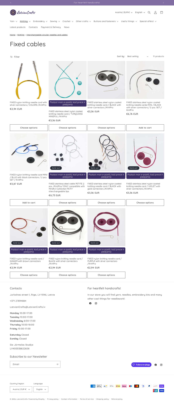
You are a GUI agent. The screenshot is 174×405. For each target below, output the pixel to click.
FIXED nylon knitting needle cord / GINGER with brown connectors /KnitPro (27, 261)
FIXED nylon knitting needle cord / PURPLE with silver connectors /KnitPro (105, 261)
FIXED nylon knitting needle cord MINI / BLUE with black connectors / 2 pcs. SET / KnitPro (28, 177)
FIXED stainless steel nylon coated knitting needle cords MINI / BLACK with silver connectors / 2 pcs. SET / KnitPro (144, 106)
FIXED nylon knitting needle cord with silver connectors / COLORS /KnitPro (28, 103)
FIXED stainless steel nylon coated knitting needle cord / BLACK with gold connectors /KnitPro (104, 186)
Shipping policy (102, 399)
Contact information (69, 399)
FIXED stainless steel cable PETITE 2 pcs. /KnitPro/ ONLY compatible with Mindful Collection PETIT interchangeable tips (67, 187)
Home (12, 35)
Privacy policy (52, 399)
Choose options (28, 127)
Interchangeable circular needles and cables (47, 35)
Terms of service (87, 399)
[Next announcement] (163, 2)
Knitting (20, 35)
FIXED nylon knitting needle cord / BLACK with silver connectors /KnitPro (66, 261)
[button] (13, 21)
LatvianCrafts (22, 399)
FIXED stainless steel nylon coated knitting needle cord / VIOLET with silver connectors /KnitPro (143, 186)
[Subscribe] (57, 364)
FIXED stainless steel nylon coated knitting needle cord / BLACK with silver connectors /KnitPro (104, 105)
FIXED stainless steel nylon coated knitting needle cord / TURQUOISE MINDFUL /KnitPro (66, 114)
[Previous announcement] (11, 2)
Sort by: (121, 56)
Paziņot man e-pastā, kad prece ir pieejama (67, 103)
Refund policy (117, 399)
